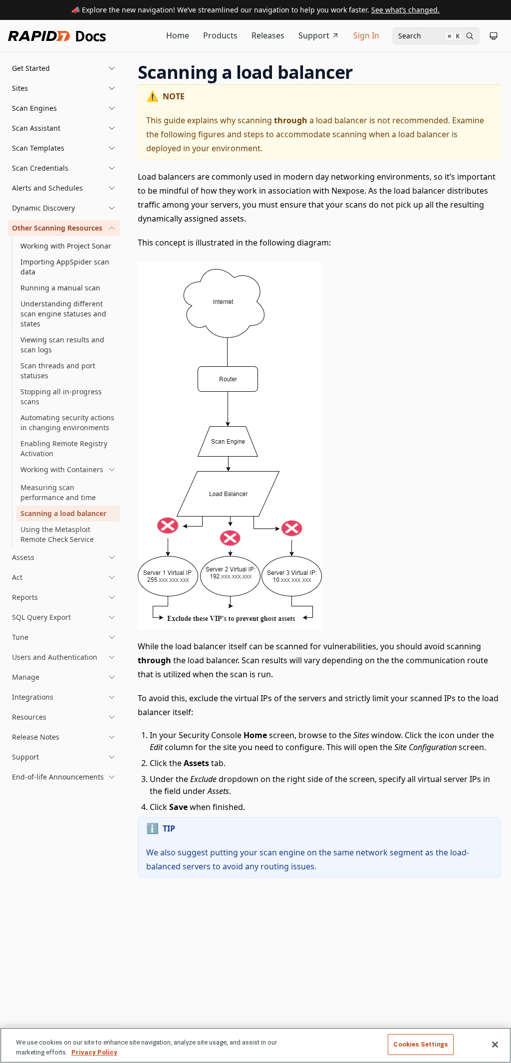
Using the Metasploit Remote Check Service (57, 534)
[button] (64, 68)
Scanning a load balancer (63, 513)
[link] (68, 470)
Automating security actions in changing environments (67, 422)
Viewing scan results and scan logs (62, 344)
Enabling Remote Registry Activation (63, 448)
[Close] (495, 1045)
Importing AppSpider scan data (64, 266)
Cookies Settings (420, 1044)
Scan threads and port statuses (57, 370)
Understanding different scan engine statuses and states (63, 313)
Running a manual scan (60, 287)
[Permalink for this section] (361, 72)
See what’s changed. (405, 9)
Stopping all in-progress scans (61, 396)
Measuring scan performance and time (58, 492)
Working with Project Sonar (65, 246)
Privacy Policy (94, 1052)
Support (313, 35)
